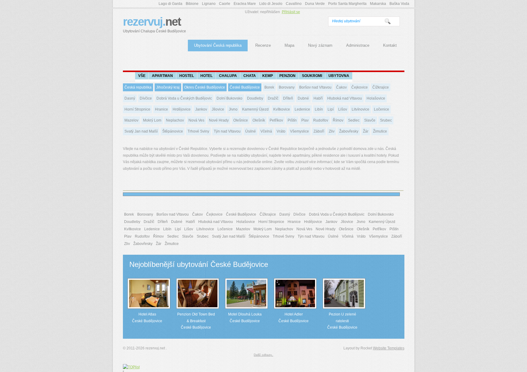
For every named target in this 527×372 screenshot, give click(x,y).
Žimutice (380, 131)
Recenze (263, 45)
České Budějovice (245, 87)
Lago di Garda (170, 4)
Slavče (369, 120)
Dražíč (273, 98)
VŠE (141, 76)
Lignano (209, 4)
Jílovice (218, 109)
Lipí (331, 109)
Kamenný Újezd (255, 109)
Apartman (162, 76)
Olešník (259, 120)
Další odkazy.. (263, 354)
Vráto (281, 131)
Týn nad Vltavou (227, 131)
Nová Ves (196, 120)
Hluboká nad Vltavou (344, 98)
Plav (305, 120)
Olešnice (240, 120)
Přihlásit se (291, 12)
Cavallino (294, 4)
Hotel (206, 76)
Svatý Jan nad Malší (141, 131)
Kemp (267, 76)
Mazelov (131, 120)
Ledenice (302, 109)
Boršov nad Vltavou (315, 87)
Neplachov (175, 120)
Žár (365, 131)
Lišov (342, 109)
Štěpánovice (172, 131)
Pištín (292, 120)
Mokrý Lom (152, 120)
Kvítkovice (281, 109)
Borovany (287, 87)
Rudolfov (320, 120)
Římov (338, 120)
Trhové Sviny (198, 131)
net (154, 24)
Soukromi (312, 76)
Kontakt (390, 45)
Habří (318, 98)
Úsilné (250, 131)
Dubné (303, 98)
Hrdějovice (182, 109)
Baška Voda (399, 4)
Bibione (192, 4)
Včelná (266, 131)
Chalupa (228, 76)
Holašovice (376, 98)
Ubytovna (338, 76)
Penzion (287, 76)
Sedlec (354, 120)
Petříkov (276, 120)
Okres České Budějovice (204, 87)
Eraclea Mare (245, 4)
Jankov (201, 109)
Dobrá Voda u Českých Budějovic (184, 98)
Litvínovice (360, 109)
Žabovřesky (348, 131)
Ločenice (381, 109)
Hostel (186, 76)
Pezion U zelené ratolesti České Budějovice (342, 321)
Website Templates (388, 348)
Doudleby (255, 98)
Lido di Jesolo (270, 4)
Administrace (357, 45)
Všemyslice (299, 131)
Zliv (332, 131)
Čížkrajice (380, 87)
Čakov (341, 87)
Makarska (378, 4)
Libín (319, 109)
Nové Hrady (219, 120)
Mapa (289, 45)
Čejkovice (359, 87)
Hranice (161, 109)
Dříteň (288, 98)
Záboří (319, 131)
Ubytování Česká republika (218, 45)
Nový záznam (320, 45)
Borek (269, 87)
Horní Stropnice (137, 109)
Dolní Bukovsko (229, 98)
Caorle (224, 4)
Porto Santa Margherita (347, 4)
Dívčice (146, 98)
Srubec (386, 120)
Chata (249, 76)
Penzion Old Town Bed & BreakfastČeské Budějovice (196, 321)
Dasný (129, 98)
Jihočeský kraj (168, 87)
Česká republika (138, 87)
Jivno (233, 109)
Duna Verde (315, 4)
